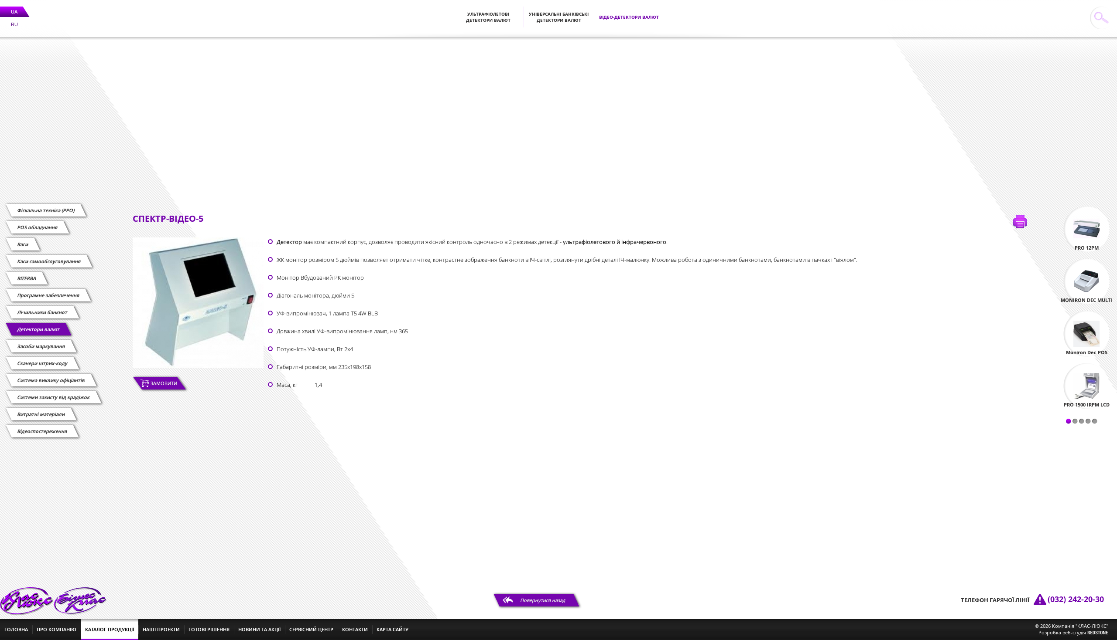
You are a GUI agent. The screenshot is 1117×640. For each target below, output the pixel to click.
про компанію (56, 629)
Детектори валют (39, 329)
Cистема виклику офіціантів (51, 380)
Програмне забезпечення (48, 295)
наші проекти (161, 629)
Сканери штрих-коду (43, 363)
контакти (355, 629)
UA (14, 11)
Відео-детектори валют (629, 17)
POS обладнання (37, 227)
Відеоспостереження (42, 431)
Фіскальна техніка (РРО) (46, 210)
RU (14, 24)
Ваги (23, 244)
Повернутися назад (543, 600)
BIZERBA (27, 278)
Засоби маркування (41, 346)
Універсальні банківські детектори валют (559, 17)
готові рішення (209, 629)
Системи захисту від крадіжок (54, 397)
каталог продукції (109, 629)
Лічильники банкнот (43, 312)
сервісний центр (311, 629)
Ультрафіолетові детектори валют (488, 17)
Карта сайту (392, 629)
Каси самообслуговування (49, 261)
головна (16, 629)
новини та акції (259, 629)
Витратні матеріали (41, 414)
